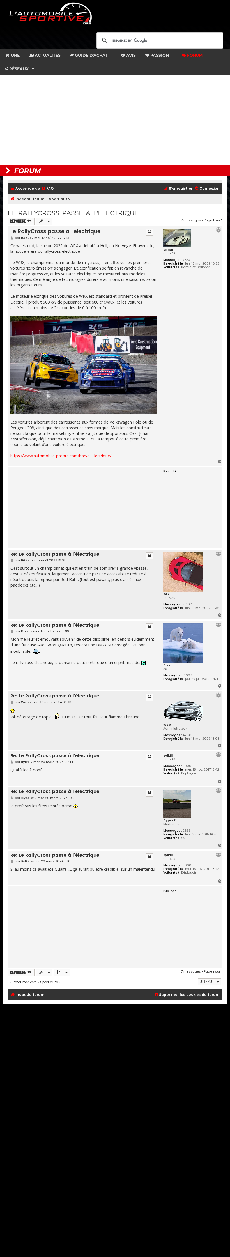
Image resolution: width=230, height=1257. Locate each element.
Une (15, 55)
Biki (166, 594)
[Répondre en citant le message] (149, 232)
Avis (130, 55)
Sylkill (168, 755)
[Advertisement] (115, 120)
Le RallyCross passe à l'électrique (73, 213)
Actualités (47, 55)
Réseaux (18, 68)
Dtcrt (167, 665)
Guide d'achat (91, 55)
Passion (159, 55)
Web (167, 724)
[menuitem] (47, 188)
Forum (194, 55)
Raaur (168, 249)
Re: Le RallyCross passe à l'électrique (54, 554)
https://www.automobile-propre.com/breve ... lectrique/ (60, 455)
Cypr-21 (170, 820)
